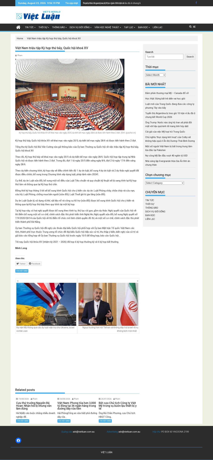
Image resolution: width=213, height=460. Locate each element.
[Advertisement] (77, 361)
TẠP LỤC (128, 27)
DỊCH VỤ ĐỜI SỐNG (80, 27)
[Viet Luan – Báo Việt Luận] (18, 27)
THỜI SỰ (43, 27)
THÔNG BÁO (58, 27)
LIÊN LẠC (157, 27)
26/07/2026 (106, 399)
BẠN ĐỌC (143, 27)
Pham (19, 55)
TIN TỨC (29, 27)
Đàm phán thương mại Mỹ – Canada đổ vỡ (167, 93)
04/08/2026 (65, 399)
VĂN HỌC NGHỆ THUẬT (106, 27)
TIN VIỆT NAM (21, 271)
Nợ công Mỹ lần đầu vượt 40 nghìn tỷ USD (166, 155)
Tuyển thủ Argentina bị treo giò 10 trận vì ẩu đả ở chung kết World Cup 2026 (121, 3)
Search (149, 52)
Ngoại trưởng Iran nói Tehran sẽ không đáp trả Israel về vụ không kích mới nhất (110, 329)
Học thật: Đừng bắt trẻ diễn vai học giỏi (165, 98)
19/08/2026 (24, 399)
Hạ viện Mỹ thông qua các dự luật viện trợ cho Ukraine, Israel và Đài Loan (45, 329)
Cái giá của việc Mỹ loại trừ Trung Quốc (165, 131)
